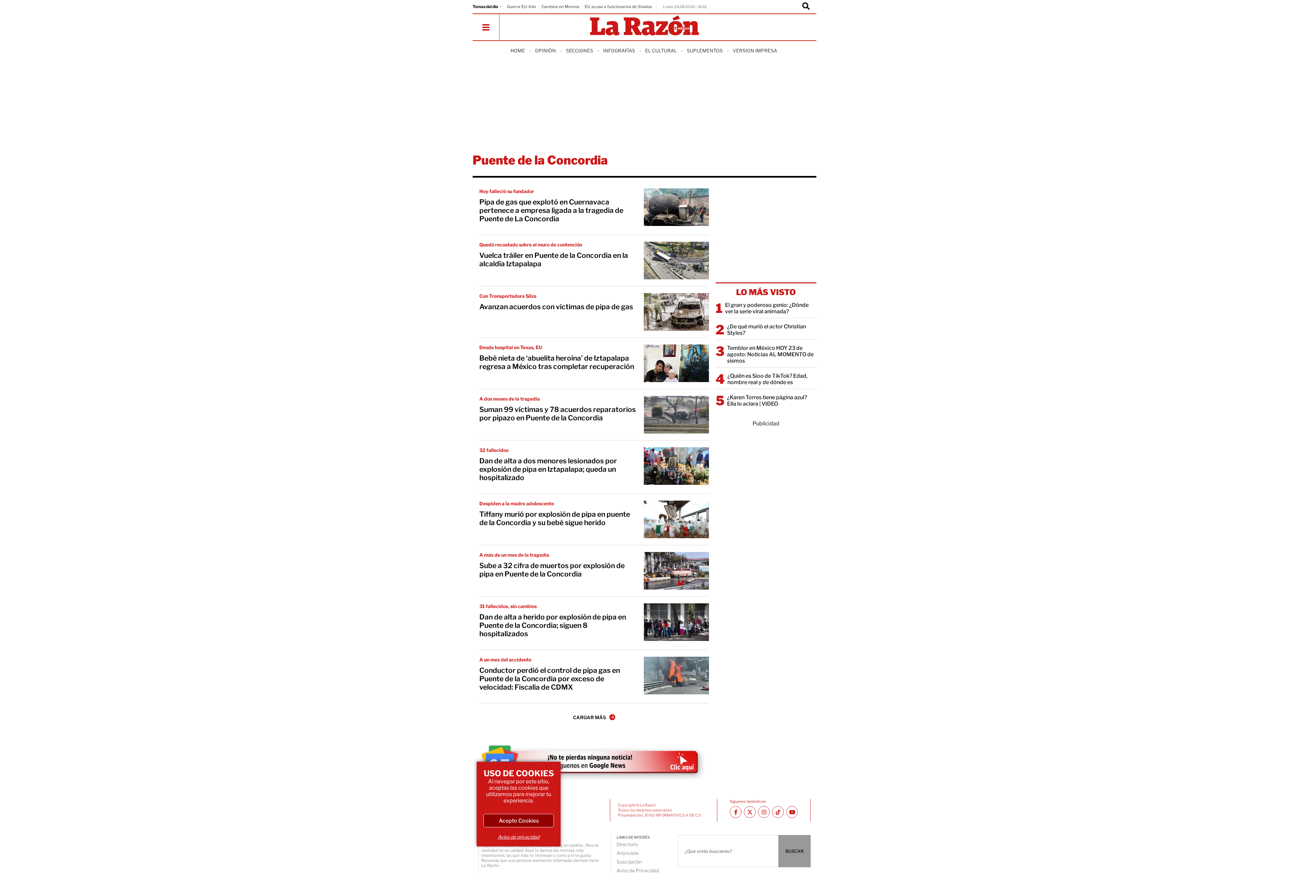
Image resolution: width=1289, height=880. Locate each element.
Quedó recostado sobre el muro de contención (530, 244)
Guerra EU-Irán (521, 6)
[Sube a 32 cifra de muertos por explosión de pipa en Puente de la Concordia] (676, 571)
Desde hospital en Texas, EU (510, 347)
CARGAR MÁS (589, 717)
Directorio (627, 844)
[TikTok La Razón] (778, 812)
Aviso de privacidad (518, 837)
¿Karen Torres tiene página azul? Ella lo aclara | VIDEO (767, 400)
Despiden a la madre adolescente (516, 503)
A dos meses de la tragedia (509, 399)
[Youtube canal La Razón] (792, 812)
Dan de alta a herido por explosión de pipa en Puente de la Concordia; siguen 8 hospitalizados (552, 625)
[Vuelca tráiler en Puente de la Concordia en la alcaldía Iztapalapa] (676, 260)
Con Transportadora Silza (507, 296)
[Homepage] (644, 26)
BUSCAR (794, 851)
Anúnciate (628, 853)
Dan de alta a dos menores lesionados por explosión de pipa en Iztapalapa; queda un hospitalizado (548, 469)
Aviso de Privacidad (638, 870)
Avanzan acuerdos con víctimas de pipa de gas (556, 307)
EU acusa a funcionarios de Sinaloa (618, 6)
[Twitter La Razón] (750, 812)
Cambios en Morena (560, 6)
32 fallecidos (494, 450)
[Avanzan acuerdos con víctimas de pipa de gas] (676, 312)
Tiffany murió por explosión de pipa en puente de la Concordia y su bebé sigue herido (554, 518)
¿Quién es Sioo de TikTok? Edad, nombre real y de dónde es (767, 379)
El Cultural (661, 50)
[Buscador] (806, 6)
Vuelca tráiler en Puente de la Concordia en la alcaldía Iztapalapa (553, 259)
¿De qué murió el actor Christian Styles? (766, 329)
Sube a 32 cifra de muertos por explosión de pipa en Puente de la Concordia (552, 569)
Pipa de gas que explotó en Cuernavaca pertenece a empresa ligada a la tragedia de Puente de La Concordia (551, 210)
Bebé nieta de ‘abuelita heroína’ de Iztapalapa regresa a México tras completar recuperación (556, 362)
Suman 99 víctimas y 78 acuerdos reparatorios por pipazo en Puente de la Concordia (557, 413)
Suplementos (705, 50)
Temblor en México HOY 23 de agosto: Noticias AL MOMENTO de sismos (770, 354)
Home (518, 50)
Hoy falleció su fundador (506, 191)
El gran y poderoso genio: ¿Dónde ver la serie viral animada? (767, 308)
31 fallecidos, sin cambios (508, 606)
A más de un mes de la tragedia (514, 555)
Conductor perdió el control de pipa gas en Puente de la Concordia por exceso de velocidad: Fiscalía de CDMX (549, 678)
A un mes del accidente (505, 659)
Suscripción (629, 862)
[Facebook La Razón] (736, 812)
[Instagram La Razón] (764, 812)
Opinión (545, 50)
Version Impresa (755, 50)
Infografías (619, 50)
